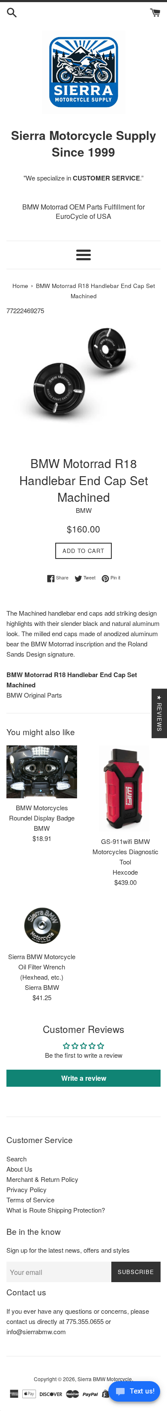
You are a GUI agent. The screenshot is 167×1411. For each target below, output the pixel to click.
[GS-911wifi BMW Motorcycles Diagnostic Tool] (125, 788)
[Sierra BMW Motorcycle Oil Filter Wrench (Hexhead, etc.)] (41, 923)
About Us (19, 1168)
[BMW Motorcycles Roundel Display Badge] (41, 771)
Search (16, 1158)
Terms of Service (30, 1199)
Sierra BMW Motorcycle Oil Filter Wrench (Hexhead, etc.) (41, 966)
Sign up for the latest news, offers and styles (68, 1249)
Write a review (83, 1078)
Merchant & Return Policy (42, 1179)
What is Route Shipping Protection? (55, 1209)
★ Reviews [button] (159, 713)
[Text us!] (134, 1393)
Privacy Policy (26, 1189)
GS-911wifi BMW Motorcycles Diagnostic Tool (125, 851)
